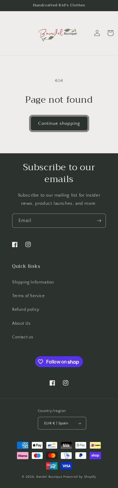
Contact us (22, 337)
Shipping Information (33, 282)
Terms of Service (28, 296)
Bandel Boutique (49, 477)
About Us (21, 323)
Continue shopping (59, 123)
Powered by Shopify (79, 477)
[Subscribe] (99, 221)
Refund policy (25, 309)
